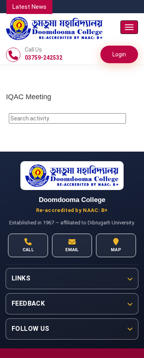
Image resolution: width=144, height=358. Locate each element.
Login (119, 54)
